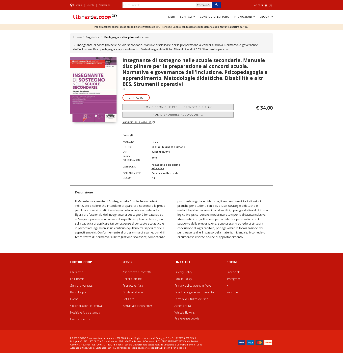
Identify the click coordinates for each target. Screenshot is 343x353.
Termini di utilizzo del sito (191, 299)
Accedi (258, 5)
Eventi (90, 4)
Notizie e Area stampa (85, 312)
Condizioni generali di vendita (194, 292)
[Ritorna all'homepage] (95, 16)
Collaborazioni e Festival (86, 306)
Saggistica (92, 37)
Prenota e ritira (132, 285)
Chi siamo (76, 272)
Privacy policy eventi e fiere (192, 285)
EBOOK (265, 16)
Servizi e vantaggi (81, 285)
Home (77, 37)
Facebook (233, 272)
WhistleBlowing (184, 312)
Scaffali (186, 16)
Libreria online (132, 279)
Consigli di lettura (214, 16)
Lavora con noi (80, 319)
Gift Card (128, 299)
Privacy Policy (183, 272)
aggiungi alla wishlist (137, 122)
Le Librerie (77, 279)
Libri (171, 16)
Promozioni (243, 16)
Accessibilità (182, 306)
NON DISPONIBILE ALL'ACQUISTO (177, 114)
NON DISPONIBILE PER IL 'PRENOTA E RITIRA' (178, 107)
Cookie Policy (183, 279)
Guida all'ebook (132, 292)
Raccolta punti (79, 292)
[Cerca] (216, 5)
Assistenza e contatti (136, 272)
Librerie (77, 4)
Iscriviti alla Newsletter (137, 306)
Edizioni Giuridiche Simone (168, 147)
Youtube (232, 292)
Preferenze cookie (186, 318)
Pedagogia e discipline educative (126, 37)
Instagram (233, 279)
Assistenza (105, 4)
